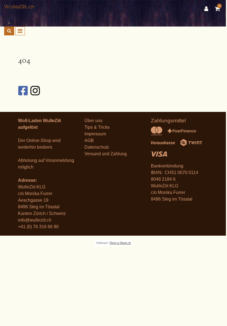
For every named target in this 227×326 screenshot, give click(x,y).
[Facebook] (22, 90)
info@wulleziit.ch (34, 220)
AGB (89, 140)
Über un (92, 120)
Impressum (95, 134)
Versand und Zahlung (105, 153)
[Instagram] (35, 90)
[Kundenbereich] (207, 8)
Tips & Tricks (97, 127)
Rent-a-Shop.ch (120, 242)
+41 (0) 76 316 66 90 (38, 226)
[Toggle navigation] (20, 31)
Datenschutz (96, 147)
